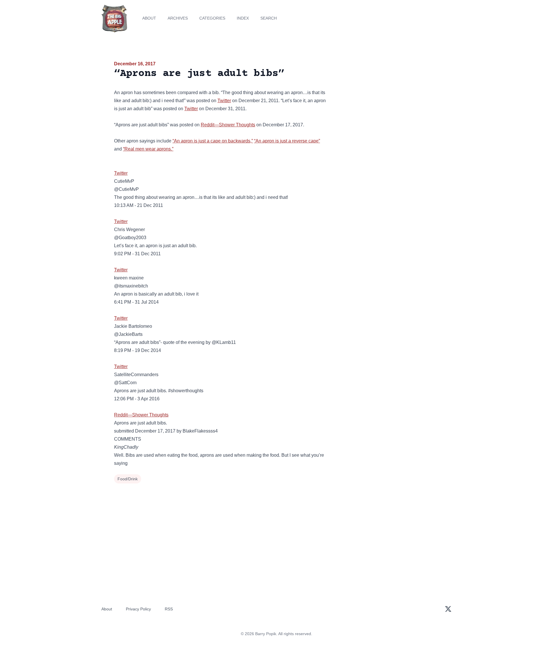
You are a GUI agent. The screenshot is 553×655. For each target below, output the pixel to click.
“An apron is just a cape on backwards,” (213, 140)
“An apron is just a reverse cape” (287, 140)
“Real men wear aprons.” (148, 148)
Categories (212, 18)
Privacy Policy (138, 609)
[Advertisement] (387, 104)
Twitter (224, 100)
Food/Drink (128, 479)
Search (268, 18)
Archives (178, 18)
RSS (169, 609)
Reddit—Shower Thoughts (228, 124)
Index (243, 18)
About (149, 18)
